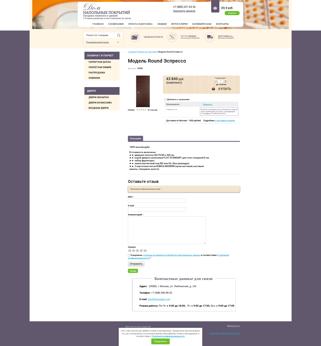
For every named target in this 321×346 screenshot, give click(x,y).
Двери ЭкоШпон (99, 97)
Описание (135, 138)
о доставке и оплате (225, 120)
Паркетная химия (100, 67)
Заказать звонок (184, 11)
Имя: (131, 197)
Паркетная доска (100, 62)
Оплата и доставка (140, 23)
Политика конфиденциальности (224, 333)
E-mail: (131, 205)
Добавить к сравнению (178, 99)
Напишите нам (201, 23)
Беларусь (207, 104)
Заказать (232, 13)
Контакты (222, 23)
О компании (116, 23)
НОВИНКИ (94, 78)
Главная (97, 23)
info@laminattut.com (159, 299)
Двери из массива (100, 102)
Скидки (162, 23)
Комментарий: (136, 214)
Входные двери (99, 108)
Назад (133, 271)
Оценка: (132, 247)
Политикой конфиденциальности (168, 336)
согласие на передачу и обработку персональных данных (171, 255)
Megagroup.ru (233, 326)
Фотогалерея (179, 23)
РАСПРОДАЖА (97, 72)
